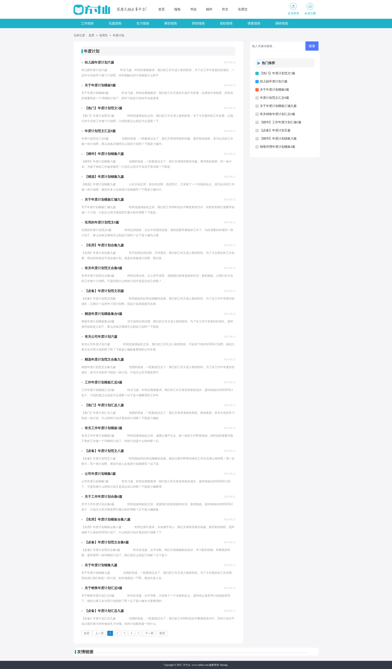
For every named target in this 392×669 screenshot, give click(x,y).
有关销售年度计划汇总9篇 (277, 114)
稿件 (209, 9)
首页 (161, 9)
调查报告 (254, 23)
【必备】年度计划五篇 (275, 130)
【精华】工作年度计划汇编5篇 (280, 122)
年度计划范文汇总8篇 (274, 97)
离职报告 (170, 23)
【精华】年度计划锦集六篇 (278, 138)
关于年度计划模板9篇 (274, 89)
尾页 (162, 633)
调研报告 (281, 23)
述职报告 (226, 23)
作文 (225, 9)
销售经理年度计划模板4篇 (277, 146)
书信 (193, 9)
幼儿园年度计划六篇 (273, 81)
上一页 (99, 633)
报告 (177, 9)
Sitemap (224, 664)
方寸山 (186, 664)
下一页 (149, 633)
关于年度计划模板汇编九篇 (278, 106)
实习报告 (142, 23)
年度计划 (118, 35)
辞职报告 (198, 23)
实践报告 (115, 23)
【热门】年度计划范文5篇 (277, 73)
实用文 (243, 9)
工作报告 (87, 23)
